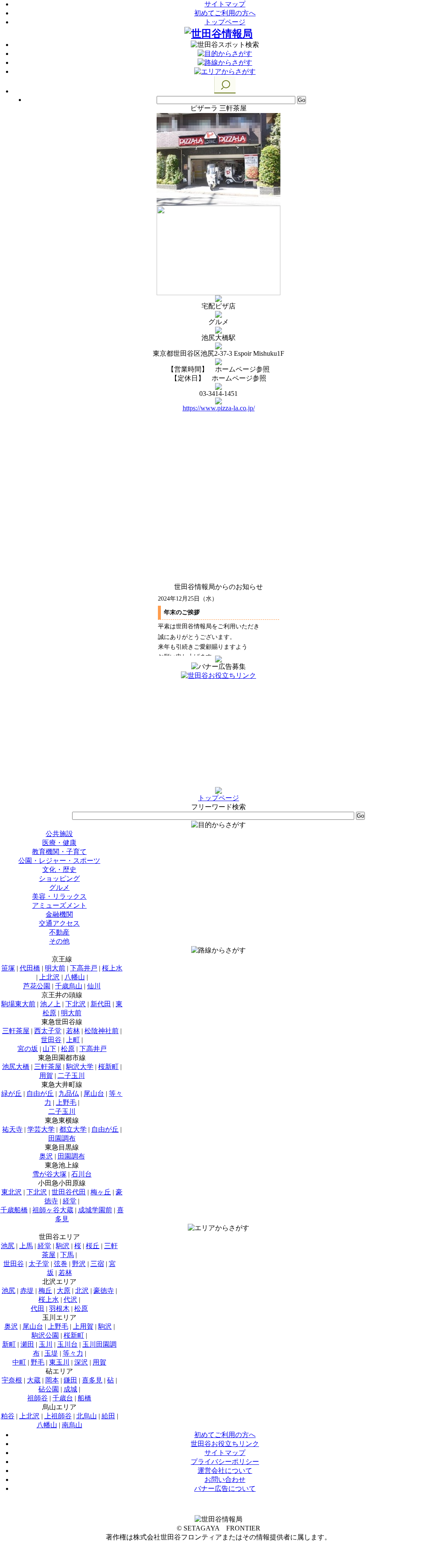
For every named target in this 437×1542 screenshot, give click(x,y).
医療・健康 (59, 842)
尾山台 (94, 1093)
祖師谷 (37, 1398)
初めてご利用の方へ (225, 13)
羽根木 (59, 1308)
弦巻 (60, 1263)
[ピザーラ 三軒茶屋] (218, 203)
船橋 (84, 1398)
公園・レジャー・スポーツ (59, 860)
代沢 (70, 1299)
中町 (19, 1362)
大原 (63, 1290)
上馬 (26, 1245)
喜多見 (92, 1380)
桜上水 (112, 968)
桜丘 (92, 1245)
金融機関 (59, 914)
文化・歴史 (59, 869)
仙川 (94, 986)
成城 (70, 1389)
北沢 (82, 1290)
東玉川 (59, 1362)
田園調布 (62, 1138)
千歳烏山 (68, 986)
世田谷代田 (69, 1192)
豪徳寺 (103, 1290)
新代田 (100, 1004)
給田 (108, 1416)
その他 (59, 941)
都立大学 (73, 1129)
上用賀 (83, 1326)
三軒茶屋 (15, 1030)
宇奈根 (12, 1380)
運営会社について (225, 1470)
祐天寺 (12, 1129)
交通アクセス (59, 923)
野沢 (79, 1263)
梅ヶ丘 (100, 1192)
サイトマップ (224, 4)
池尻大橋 (15, 1066)
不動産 (59, 932)
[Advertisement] (218, 733)
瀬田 (27, 1344)
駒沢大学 (79, 1066)
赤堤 (27, 1290)
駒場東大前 (18, 1004)
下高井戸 (83, 968)
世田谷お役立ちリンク (225, 1443)
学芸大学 (41, 1129)
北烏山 (86, 1416)
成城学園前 (95, 1210)
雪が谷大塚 (49, 1174)
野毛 (37, 1362)
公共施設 (59, 833)
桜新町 (108, 1066)
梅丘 (45, 1290)
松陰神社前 (101, 1030)
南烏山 (72, 1425)
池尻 (8, 1245)
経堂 (69, 1201)
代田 (37, 1308)
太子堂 (39, 1263)
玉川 (45, 1344)
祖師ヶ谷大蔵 (52, 1210)
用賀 (46, 1075)
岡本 (52, 1380)
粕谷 (8, 1416)
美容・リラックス (59, 896)
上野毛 (66, 1102)
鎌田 (70, 1380)
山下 (49, 1048)
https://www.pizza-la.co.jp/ (219, 408)
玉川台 (67, 1344)
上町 (73, 1039)
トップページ (224, 22)
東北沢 (11, 1192)
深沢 (81, 1362)
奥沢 (46, 1156)
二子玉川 (71, 1075)
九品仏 (68, 1093)
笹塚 (8, 968)
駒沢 (63, 1245)
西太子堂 (47, 1030)
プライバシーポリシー (225, 1461)
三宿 (97, 1263)
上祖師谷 (58, 1416)
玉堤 (51, 1353)
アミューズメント (59, 905)
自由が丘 (40, 1093)
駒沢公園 (45, 1335)
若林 (73, 1030)
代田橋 (30, 968)
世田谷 (51, 1039)
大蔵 (34, 1380)
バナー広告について (225, 1488)
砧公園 (48, 1389)
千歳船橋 (14, 1210)
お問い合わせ (224, 1479)
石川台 (81, 1174)
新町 (9, 1344)
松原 (68, 1048)
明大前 (55, 968)
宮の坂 (27, 1048)
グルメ (59, 887)
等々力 (73, 1353)
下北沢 (75, 1004)
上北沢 (49, 977)
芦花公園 (36, 986)
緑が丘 (11, 1093)
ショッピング (59, 878)
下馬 (67, 1254)
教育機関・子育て (59, 851)
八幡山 (74, 977)
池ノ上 (50, 1004)
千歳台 (62, 1398)
